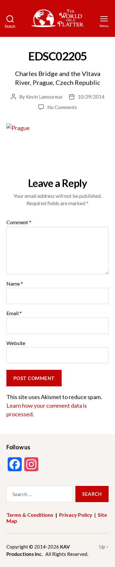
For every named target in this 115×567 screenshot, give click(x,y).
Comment (18, 222)
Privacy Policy (75, 515)
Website (15, 343)
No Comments (62, 107)
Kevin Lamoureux (44, 97)
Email (14, 313)
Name (14, 284)
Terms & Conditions (29, 515)
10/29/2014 (91, 97)
